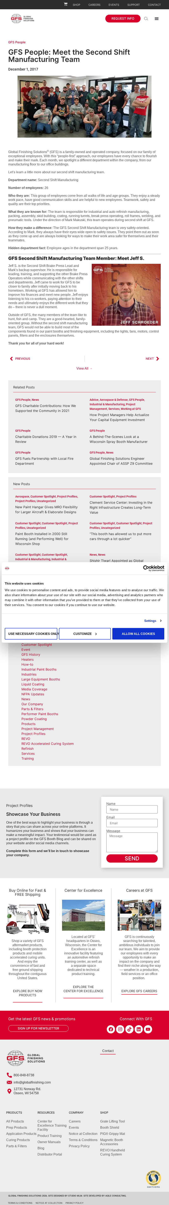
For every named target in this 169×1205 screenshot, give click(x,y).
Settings (150, 621)
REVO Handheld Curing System (112, 1152)
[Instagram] (120, 1029)
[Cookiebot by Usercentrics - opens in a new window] (146, 568)
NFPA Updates (32, 694)
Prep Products (16, 1127)
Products (28, 724)
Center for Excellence (83, 890)
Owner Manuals (49, 1142)
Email (110, 817)
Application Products (21, 1133)
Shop (76, 4)
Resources (46, 1112)
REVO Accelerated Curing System (47, 744)
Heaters (27, 659)
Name (110, 803)
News (25, 699)
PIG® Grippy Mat (112, 1133)
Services (28, 753)
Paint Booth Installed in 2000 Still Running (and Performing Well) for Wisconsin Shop (41, 539)
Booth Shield (109, 1127)
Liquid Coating (32, 684)
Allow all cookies (138, 633)
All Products (15, 1121)
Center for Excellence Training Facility (52, 1125)
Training (27, 758)
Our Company (32, 704)
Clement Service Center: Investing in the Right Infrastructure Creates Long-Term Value (121, 507)
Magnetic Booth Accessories (111, 1142)
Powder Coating (34, 719)
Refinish (27, 748)
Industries (28, 674)
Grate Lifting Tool (112, 1121)
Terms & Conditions (83, 1140)
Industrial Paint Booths (38, 669)
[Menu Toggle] (157, 19)
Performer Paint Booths (39, 714)
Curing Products (18, 1140)
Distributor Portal (50, 1154)
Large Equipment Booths (40, 679)
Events (114, 4)
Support (133, 4)
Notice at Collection (83, 1133)
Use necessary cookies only (32, 633)
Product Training (50, 1136)
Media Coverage (34, 689)
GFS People (17, 42)
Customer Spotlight (36, 645)
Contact (154, 4)
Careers (94, 4)
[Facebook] (111, 1029)
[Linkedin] (139, 1029)
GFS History (30, 654)
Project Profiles (33, 734)
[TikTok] (129, 1029)
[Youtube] (148, 1029)
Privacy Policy (79, 1146)
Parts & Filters (32, 709)
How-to (27, 664)
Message (113, 830)
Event (25, 649)
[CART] (66, 4)
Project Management (37, 729)
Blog (41, 1148)
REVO (25, 739)
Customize (82, 633)
